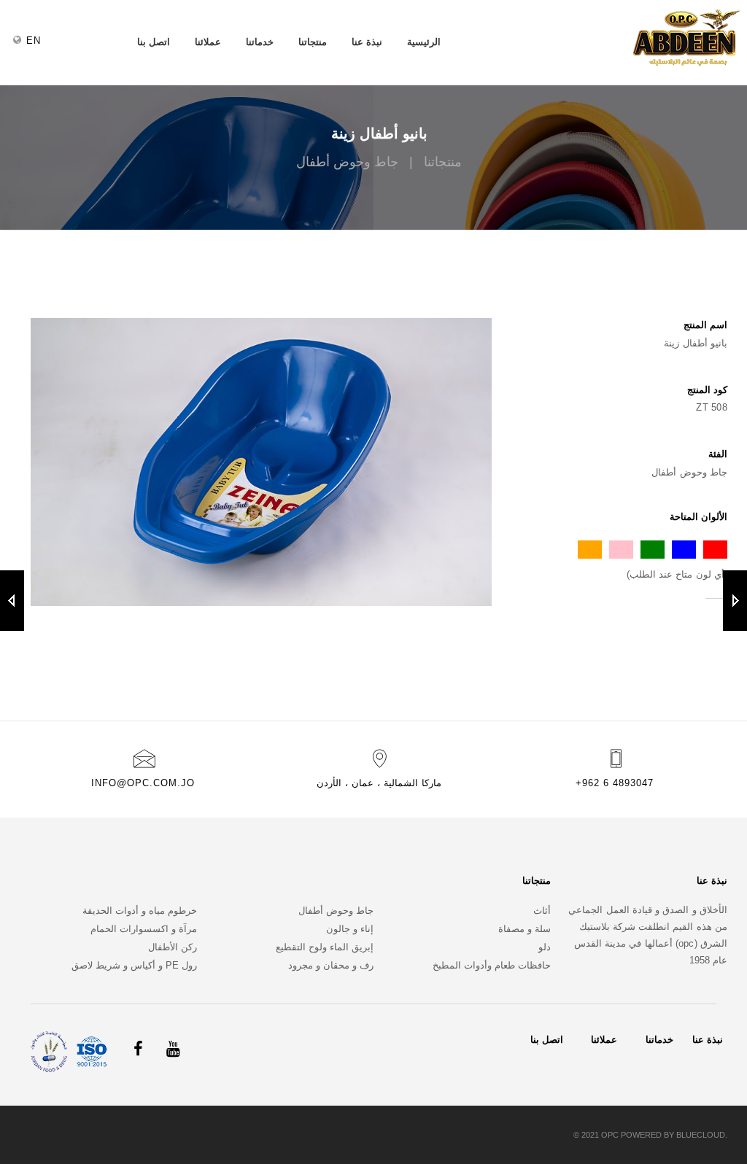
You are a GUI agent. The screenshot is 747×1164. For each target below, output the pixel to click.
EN (33, 40)
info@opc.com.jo (143, 782)
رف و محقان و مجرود (331, 965)
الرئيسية (424, 41)
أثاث (542, 910)
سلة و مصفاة (524, 928)
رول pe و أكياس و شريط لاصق (134, 965)
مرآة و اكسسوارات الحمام (143, 928)
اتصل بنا (153, 41)
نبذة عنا (367, 41)
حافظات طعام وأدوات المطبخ (492, 965)
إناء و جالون (350, 928)
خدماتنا (260, 41)
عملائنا (208, 41)
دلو (544, 947)
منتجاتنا (312, 41)
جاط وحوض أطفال (336, 910)
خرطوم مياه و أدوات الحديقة (139, 910)
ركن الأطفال (172, 947)
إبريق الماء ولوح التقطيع (325, 947)
